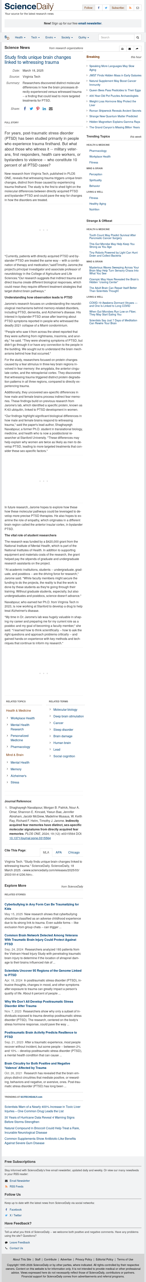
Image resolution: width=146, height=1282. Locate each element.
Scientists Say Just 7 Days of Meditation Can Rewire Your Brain (113, 321)
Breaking (93, 56)
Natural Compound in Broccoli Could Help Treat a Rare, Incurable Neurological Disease (42, 1130)
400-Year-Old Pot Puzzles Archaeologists (113, 96)
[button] (123, 49)
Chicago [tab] (74, 852)
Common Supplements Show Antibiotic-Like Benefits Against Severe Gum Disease (40, 1140)
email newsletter (90, 23)
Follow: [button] (88, 8)
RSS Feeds (16, 1186)
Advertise (66, 1259)
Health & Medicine (18, 710)
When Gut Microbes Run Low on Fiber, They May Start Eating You (112, 313)
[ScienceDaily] (29, 6)
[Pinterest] (38, 108)
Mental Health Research (20, 727)
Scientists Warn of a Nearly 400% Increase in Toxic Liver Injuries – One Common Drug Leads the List (42, 1108)
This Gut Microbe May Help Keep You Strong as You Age (112, 245)
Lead (56, 749)
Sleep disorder (63, 729)
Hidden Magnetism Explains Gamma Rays (114, 122)
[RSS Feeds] (130, 8)
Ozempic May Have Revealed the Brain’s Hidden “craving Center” (114, 280)
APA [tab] (59, 852)
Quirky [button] (83, 37)
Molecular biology (65, 709)
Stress (15, 782)
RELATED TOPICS (16, 701)
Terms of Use (125, 1259)
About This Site (22, 1259)
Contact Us (16, 1248)
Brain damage (62, 736)
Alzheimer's (18, 776)
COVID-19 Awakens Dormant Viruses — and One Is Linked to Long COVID (113, 304)
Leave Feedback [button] (20, 1242)
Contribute (50, 1259)
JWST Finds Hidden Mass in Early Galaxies (115, 75)
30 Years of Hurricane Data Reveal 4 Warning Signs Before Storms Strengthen (40, 1119)
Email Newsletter (20, 1181)
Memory (16, 769)
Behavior (94, 186)
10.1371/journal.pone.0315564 (30, 838)
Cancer (58, 723)
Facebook (16, 1209)
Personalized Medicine (20, 737)
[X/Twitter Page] (106, 8)
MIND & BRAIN (94, 168)
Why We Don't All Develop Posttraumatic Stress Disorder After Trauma (39, 1003)
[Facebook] (25, 108)
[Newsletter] (137, 8)
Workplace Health (23, 718)
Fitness (93, 162)
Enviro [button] (49, 37)
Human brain (62, 742)
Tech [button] (34, 37)
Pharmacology (20, 746)
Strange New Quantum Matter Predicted (113, 116)
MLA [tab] (46, 852)
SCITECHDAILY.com (31, 1097)
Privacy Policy (83, 1259)
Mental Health (20, 762)
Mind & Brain (15, 755)
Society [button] (66, 37)
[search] (137, 37)
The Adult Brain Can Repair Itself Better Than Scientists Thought (113, 289)
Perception (95, 174)
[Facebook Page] (98, 8)
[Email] (50, 108)
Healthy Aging (97, 203)
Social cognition (64, 756)
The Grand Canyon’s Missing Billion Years (114, 127)
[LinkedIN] (44, 108)
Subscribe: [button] (118, 8)
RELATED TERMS (58, 701)
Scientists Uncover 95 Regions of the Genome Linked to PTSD (43, 972)
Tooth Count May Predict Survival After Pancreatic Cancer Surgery (112, 236)
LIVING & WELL (94, 191)
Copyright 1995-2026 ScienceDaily (28, 1265)
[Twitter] (31, 108)
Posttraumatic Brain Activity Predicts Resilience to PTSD (41, 1034)
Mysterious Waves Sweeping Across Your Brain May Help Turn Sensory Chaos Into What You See (114, 270)
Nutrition (94, 209)
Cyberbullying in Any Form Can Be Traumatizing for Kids (42, 906)
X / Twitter (16, 1215)
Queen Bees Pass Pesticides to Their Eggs (115, 90)
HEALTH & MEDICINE (98, 144)
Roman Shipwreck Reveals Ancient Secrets (115, 110)
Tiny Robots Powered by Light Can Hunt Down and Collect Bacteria (113, 254)
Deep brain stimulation (68, 716)
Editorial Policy (104, 1259)
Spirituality (95, 180)
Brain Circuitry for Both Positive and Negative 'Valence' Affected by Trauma (37, 1065)
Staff (37, 1259)
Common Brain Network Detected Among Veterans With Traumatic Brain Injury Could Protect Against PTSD (41, 939)
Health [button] (19, 37)
